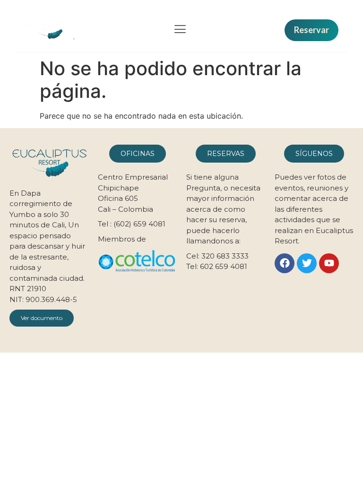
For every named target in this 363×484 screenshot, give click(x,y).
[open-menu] (180, 30)
